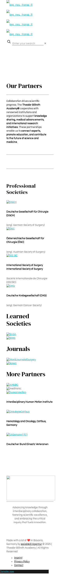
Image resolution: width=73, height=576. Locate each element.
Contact (18, 565)
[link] (45, 43)
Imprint (18, 557)
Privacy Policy (22, 561)
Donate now (7, 571)
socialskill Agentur (31, 544)
